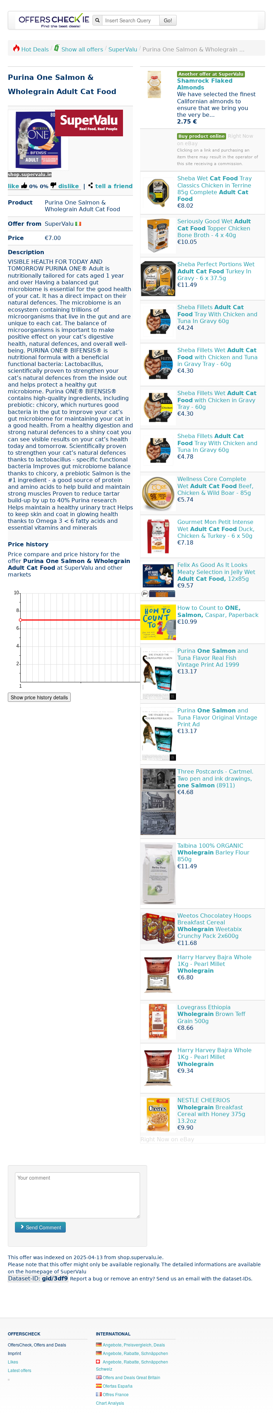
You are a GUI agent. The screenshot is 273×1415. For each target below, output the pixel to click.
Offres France (115, 1394)
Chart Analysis (110, 1403)
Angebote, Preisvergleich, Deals (133, 1345)
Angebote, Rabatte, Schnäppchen (135, 1353)
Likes (13, 1362)
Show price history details (39, 697)
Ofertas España (117, 1386)
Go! (168, 20)
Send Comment (43, 1227)
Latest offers (19, 1370)
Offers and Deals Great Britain (131, 1377)
